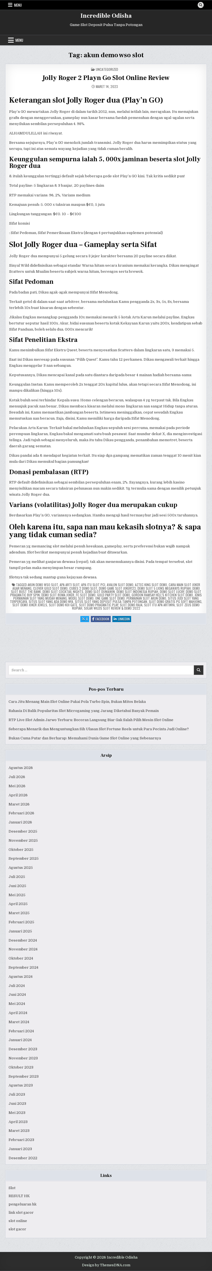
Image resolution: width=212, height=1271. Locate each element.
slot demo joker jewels (29, 604)
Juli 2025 (17, 877)
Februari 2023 (21, 1140)
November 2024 (23, 949)
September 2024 (23, 967)
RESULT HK (19, 1196)
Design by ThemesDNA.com (106, 1265)
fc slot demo (86, 594)
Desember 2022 (23, 1158)
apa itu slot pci (93, 584)
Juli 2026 (17, 777)
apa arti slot (70, 584)
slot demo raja (131, 604)
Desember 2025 (23, 831)
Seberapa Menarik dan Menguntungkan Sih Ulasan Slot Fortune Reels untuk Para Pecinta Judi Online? (99, 729)
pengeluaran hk (22, 1204)
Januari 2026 (20, 822)
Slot (12, 1188)
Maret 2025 (19, 913)
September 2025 (24, 858)
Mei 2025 (17, 895)
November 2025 (23, 840)
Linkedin (124, 619)
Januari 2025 (20, 931)
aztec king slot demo (151, 584)
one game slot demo (110, 598)
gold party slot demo (113, 594)
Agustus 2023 (21, 1085)
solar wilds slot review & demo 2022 (112, 608)
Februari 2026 (21, 813)
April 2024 (18, 1013)
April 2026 (18, 795)
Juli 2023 (17, 1094)
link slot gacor (21, 1212)
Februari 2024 (21, 1031)
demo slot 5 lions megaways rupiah (164, 588)
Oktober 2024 (21, 958)
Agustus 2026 (21, 768)
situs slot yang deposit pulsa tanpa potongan (111, 601)
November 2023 (23, 1058)
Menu (18, 5)
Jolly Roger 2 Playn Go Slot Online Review (106, 78)
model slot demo (81, 598)
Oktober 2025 (21, 850)
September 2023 (24, 1076)
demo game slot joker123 (117, 588)
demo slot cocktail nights (63, 591)
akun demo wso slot (43, 584)
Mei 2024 (17, 1004)
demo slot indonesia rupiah (137, 591)
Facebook (103, 619)
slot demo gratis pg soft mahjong (175, 601)
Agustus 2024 (21, 976)
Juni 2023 (17, 1103)
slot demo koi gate (63, 604)
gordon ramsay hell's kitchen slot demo (162, 594)
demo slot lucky (172, 591)
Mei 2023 (17, 1113)
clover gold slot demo (50, 588)
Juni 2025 (17, 886)
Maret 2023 (19, 1131)
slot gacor (17, 1229)
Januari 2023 (20, 1149)
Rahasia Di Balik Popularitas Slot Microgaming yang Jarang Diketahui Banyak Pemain (84, 711)
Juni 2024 (17, 994)
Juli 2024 (17, 986)
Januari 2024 (20, 1040)
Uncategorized (107, 69)
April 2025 (18, 904)
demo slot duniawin (100, 591)
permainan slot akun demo (146, 598)
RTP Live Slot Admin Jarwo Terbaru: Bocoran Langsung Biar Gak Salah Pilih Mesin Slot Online (91, 720)
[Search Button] (201, 5)
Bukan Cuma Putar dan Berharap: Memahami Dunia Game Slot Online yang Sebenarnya (85, 738)
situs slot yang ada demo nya (51, 601)
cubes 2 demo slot (83, 588)
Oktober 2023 (21, 1067)
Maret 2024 (19, 1022)
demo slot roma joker (57, 594)
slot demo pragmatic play (98, 604)
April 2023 (18, 1122)
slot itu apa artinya (159, 604)
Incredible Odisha (106, 16)
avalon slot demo (120, 584)
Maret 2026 (19, 804)
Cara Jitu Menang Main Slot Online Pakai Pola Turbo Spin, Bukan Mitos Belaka (77, 702)
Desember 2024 (23, 940)
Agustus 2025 (21, 867)
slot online (18, 1221)
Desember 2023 (23, 1049)
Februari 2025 (21, 922)
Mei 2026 (17, 786)
